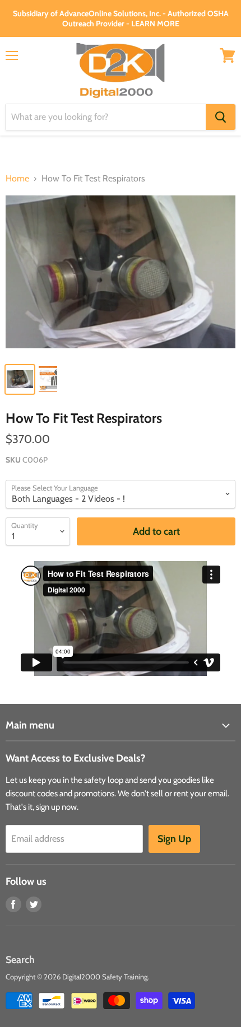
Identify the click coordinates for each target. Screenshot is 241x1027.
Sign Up (174, 839)
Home (17, 179)
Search (20, 960)
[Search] (220, 117)
